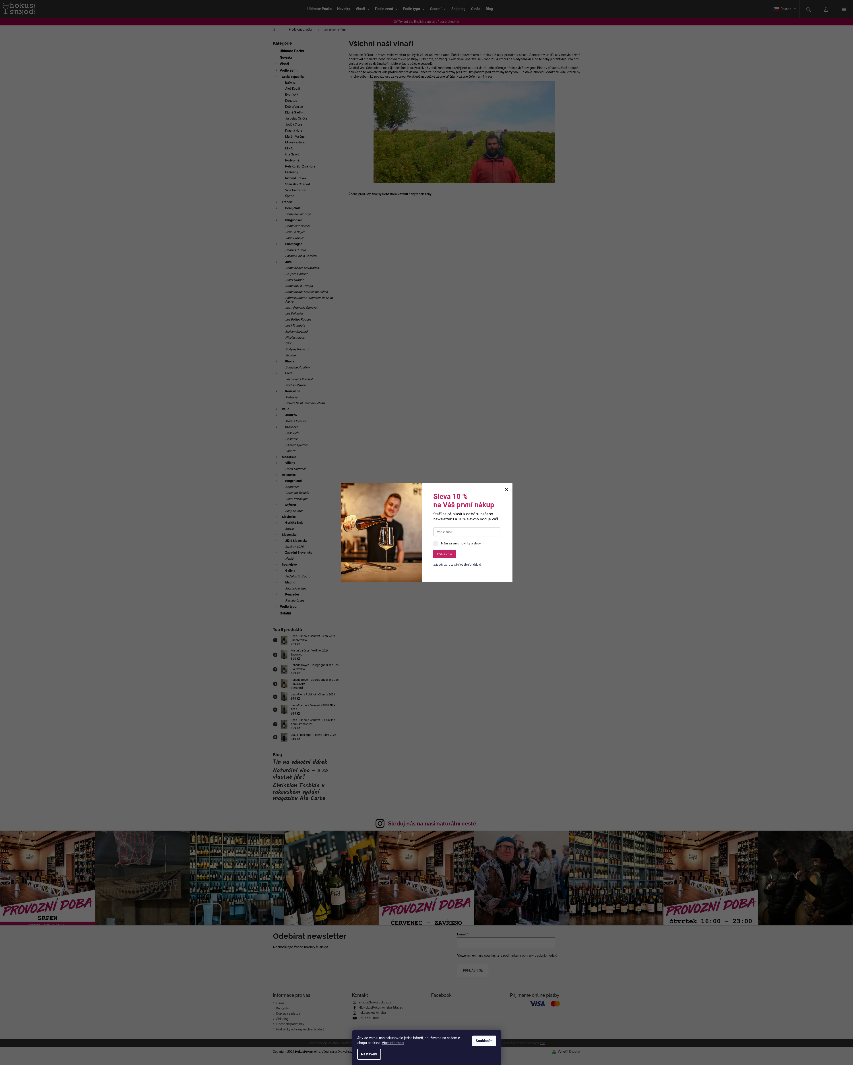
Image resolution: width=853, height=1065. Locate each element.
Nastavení (369, 1054)
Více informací (393, 1043)
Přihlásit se (444, 554)
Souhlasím (484, 1041)
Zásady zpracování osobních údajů (457, 564)
